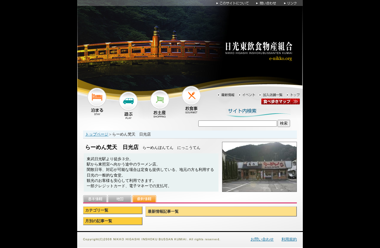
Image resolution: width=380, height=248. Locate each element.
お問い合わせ (262, 239)
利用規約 (289, 239)
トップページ (96, 134)
